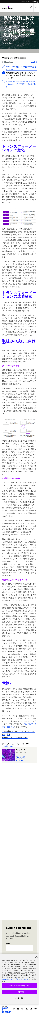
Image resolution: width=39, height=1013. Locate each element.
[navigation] (36, 7)
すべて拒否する (19, 992)
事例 (3, 734)
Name (8, 943)
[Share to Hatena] (3, 743)
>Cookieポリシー (8, 979)
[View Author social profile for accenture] (24, 757)
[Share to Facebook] (13, 743)
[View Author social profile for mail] (20, 757)
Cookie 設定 (19, 998)
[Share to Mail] (27, 743)
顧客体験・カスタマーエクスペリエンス (15, 737)
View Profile (19, 761)
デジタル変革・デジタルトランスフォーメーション (18, 731)
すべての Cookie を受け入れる (19, 985)
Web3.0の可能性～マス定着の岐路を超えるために (21, 67)
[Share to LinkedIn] (18, 743)
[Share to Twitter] (23, 743)
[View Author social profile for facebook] (17, 757)
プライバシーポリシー (22, 979)
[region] (19, 979)
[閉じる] (36, 956)
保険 (8, 734)
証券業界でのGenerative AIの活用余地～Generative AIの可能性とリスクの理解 (21, 84)
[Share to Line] (8, 743)
